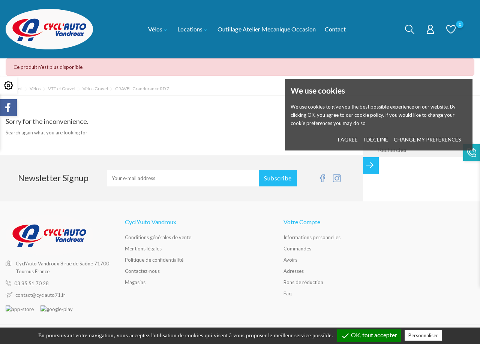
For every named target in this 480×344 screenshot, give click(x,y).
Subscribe (278, 178)
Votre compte (302, 221)
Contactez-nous (142, 271)
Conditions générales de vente (158, 237)
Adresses (294, 271)
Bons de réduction (303, 282)
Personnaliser (423, 335)
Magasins (135, 282)
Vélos (158, 29)
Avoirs (290, 260)
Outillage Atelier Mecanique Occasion (267, 29)
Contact (335, 29)
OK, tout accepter (369, 335)
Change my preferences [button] (427, 139)
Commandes (297, 249)
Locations (192, 29)
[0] (451, 28)
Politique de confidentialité (154, 260)
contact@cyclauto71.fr (40, 295)
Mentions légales (143, 249)
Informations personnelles (312, 237)
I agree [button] (348, 139)
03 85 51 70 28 (31, 283)
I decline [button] (375, 139)
